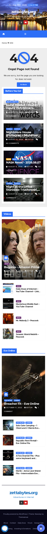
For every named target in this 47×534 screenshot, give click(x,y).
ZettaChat (36, 529)
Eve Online (8, 400)
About (5, 523)
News (15, 159)
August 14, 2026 (16, 112)
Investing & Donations (22, 529)
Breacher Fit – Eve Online (21, 403)
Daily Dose (22, 523)
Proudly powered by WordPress (15, 514)
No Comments (12, 116)
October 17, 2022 (14, 407)
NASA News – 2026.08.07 (23, 162)
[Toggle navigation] (25, 34)
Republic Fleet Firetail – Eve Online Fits (27, 442)
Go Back (23, 84)
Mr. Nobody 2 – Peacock (27, 320)
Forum (30, 523)
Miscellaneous (12, 102)
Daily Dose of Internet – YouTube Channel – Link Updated (27, 291)
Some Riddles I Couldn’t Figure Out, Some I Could (23, 108)
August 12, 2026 (16, 139)
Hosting (9, 529)
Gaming (9, 129)
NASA (8, 159)
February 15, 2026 (14, 271)
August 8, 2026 (15, 167)
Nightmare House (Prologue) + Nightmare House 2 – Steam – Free (23, 135)
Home (4, 43)
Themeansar (23, 517)
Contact (13, 523)
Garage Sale (39, 523)
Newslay (38, 514)
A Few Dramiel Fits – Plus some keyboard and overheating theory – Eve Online (28, 459)
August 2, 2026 (15, 194)
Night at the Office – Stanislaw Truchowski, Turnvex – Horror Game (22, 189)
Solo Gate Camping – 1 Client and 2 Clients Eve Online (27, 428)
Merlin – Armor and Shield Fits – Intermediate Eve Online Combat (28, 473)
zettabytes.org (23, 12)
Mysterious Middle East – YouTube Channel (27, 305)
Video (7, 264)
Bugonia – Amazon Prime (22, 267)
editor (30, 112)
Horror (17, 129)
